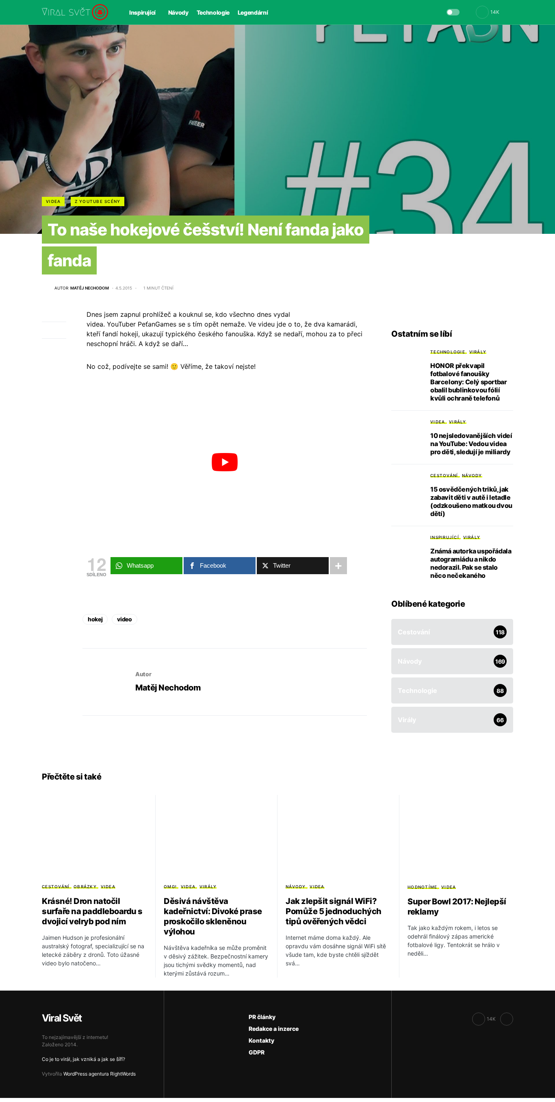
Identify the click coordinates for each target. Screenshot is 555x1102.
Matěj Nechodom (168, 688)
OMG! (170, 886)
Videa (53, 201)
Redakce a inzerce (274, 1028)
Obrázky (85, 886)
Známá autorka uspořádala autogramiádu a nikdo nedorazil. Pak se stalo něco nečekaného (470, 563)
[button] (453, 12)
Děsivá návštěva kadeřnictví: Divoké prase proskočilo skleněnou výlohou (213, 916)
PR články (262, 1016)
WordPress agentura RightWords (99, 1074)
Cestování (444, 475)
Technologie (447, 351)
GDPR (256, 1052)
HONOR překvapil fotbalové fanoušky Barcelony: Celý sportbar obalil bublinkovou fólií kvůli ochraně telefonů (468, 382)
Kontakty (261, 1040)
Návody (472, 475)
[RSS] (506, 1019)
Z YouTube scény (98, 201)
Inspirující (444, 537)
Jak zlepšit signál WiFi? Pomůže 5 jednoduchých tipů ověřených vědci (334, 911)
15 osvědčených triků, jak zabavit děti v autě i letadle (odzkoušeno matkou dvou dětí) (471, 501)
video (124, 619)
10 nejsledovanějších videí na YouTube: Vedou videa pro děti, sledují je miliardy (471, 443)
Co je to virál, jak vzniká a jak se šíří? (83, 1059)
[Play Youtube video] (225, 462)
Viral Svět (61, 1018)
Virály (478, 351)
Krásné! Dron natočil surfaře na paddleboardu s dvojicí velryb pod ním (92, 911)
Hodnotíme (422, 886)
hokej (95, 619)
